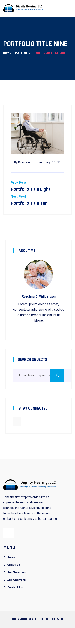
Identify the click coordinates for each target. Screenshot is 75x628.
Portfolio (22, 53)
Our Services (16, 572)
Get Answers (16, 580)
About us (13, 565)
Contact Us (15, 587)
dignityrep (24, 162)
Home (7, 53)
